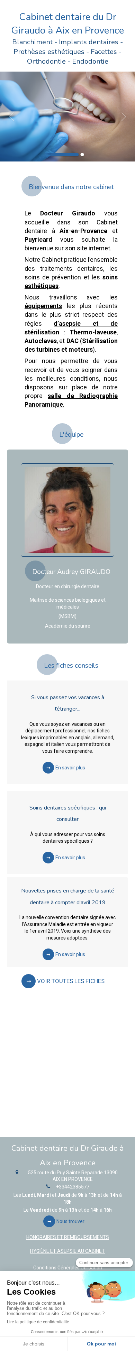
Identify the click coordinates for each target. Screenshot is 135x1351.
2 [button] (82, 154)
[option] (67, 116)
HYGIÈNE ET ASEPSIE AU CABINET (67, 1251)
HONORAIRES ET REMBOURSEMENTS (67, 1237)
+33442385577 (72, 1187)
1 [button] (65, 154)
